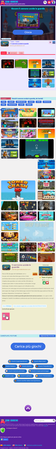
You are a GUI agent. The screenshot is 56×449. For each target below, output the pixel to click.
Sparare (31, 101)
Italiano (5, 439)
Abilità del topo (21, 101)
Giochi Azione (26, 366)
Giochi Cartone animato (16, 371)
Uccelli (21, 104)
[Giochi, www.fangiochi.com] (9, 2)
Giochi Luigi (9, 376)
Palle (3, 104)
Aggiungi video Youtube (47, 335)
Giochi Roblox (10, 366)
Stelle (38, 101)
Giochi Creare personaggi (40, 371)
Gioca (28, 32)
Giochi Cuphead (26, 376)
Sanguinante (12, 104)
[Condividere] (53, 42)
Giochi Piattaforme (45, 366)
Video (21, 53)
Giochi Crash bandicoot (19, 361)
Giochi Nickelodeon (45, 376)
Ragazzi (29, 104)
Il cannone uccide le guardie (34, 445)
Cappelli (11, 101)
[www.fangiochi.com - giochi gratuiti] (9, 421)
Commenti (13, 53)
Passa (3, 101)
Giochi (4, 53)
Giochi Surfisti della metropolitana (28, 380)
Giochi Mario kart (40, 361)
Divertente (47, 101)
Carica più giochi (28, 346)
